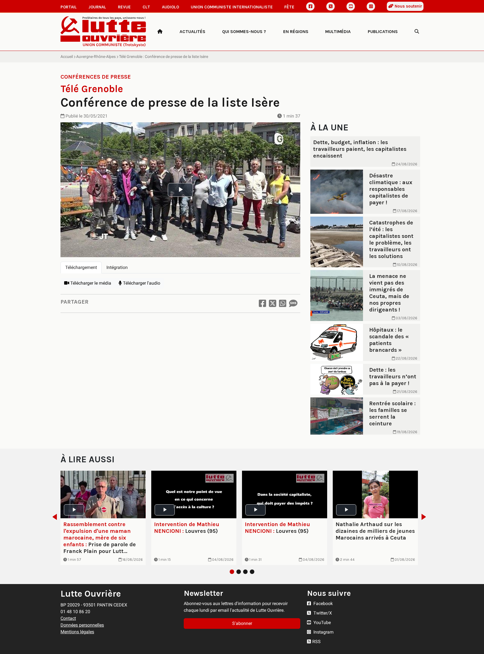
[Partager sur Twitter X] (272, 303)
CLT (146, 7)
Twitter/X (322, 613)
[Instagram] (371, 6)
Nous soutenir (408, 6)
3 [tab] (245, 571)
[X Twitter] (330, 6)
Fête (289, 7)
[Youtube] (350, 6)
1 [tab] (232, 571)
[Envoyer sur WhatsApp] (282, 303)
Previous (53, 517)
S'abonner (242, 623)
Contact (68, 618)
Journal (97, 7)
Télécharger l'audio (141, 283)
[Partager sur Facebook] (262, 303)
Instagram (323, 632)
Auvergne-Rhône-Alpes (96, 56)
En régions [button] (295, 31)
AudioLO (170, 7)
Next (425, 517)
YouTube (321, 622)
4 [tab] (252, 571)
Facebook (322, 603)
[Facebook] (310, 6)
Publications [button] (383, 31)
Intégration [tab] (117, 267)
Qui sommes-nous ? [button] (244, 31)
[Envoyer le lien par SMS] (293, 303)
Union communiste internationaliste (232, 7)
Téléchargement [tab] (81, 267)
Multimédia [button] (338, 31)
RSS (316, 641)
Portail (69, 7)
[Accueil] (160, 31)
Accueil (67, 56)
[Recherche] (417, 31)
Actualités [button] (192, 31)
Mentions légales (77, 631)
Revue (124, 7)
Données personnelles (82, 625)
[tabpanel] (180, 283)
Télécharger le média (90, 283)
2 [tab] (238, 571)
